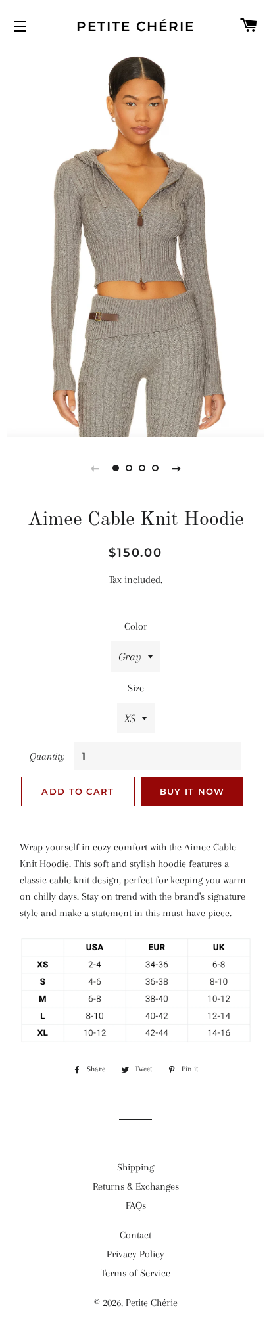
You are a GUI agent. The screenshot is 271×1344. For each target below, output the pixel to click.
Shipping (135, 1167)
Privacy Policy (135, 1254)
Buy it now (192, 791)
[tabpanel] (135, 243)
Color (135, 626)
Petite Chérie (135, 26)
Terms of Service (135, 1273)
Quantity (47, 756)
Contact (135, 1235)
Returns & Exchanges (136, 1186)
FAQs (136, 1205)
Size (136, 688)
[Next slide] (176, 467)
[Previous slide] (94, 467)
